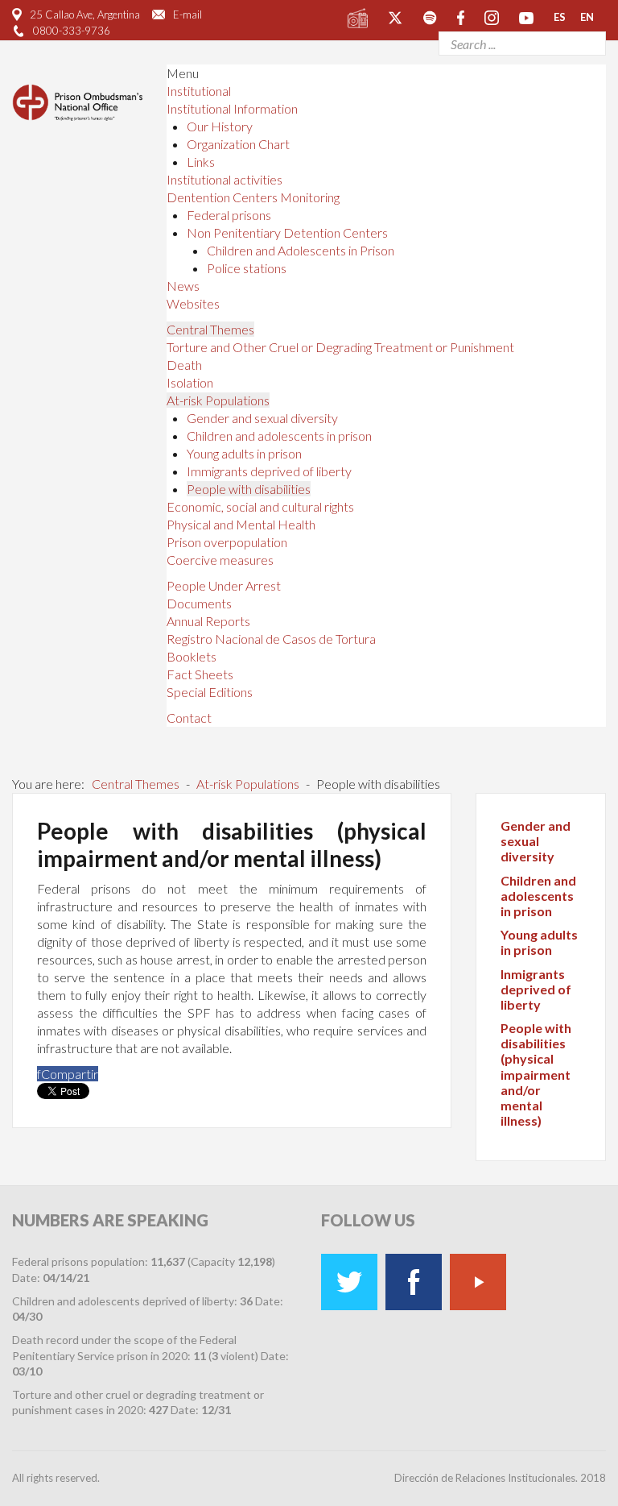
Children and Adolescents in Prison (300, 250)
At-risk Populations (218, 400)
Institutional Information (232, 108)
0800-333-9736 (71, 30)
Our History (220, 126)
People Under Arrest (224, 585)
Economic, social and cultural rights (260, 506)
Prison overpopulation (227, 542)
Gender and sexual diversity (262, 417)
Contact (189, 717)
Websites (193, 303)
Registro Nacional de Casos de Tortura (271, 638)
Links (201, 161)
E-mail (187, 14)
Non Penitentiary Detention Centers (287, 232)
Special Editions (210, 691)
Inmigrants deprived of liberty (536, 989)
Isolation (190, 382)
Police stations (246, 268)
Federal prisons (229, 214)
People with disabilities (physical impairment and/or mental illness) (536, 1074)
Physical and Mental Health (241, 524)
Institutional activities (224, 179)
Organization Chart (238, 143)
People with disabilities (249, 488)
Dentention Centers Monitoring (253, 197)
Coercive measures (220, 559)
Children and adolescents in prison (279, 435)
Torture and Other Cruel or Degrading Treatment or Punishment (340, 347)
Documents (199, 603)
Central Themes (210, 329)
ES (560, 16)
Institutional (199, 90)
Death (184, 364)
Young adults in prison (244, 453)
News (183, 285)
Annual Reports (208, 621)
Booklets (191, 656)
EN (587, 16)
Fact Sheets (200, 674)
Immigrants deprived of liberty (269, 471)
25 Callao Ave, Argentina (85, 14)
